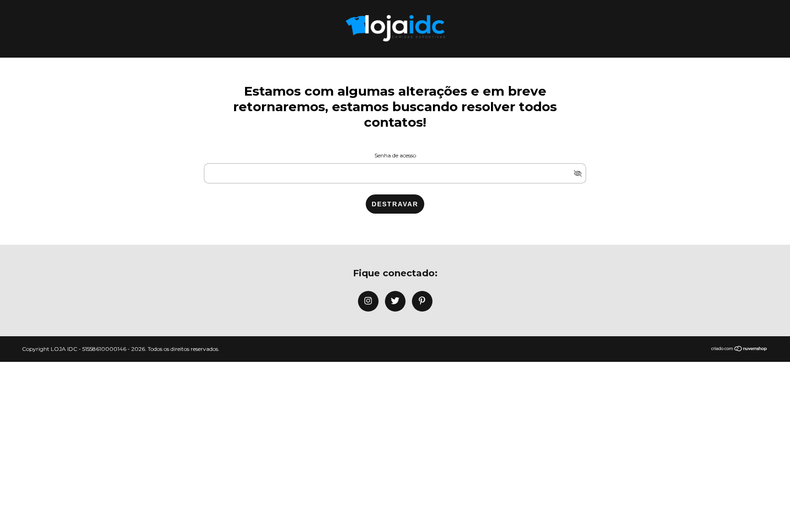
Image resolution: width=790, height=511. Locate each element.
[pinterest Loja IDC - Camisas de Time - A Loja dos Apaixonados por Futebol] (422, 301)
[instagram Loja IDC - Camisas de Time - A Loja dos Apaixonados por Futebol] (368, 301)
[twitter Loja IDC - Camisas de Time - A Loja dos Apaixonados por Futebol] (395, 301)
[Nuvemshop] (739, 349)
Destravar (395, 204)
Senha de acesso (395, 155)
